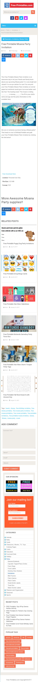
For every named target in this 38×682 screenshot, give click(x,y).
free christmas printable (13, 641)
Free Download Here (9, 174)
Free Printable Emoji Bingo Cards (15, 274)
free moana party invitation (21, 411)
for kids (29, 637)
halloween (28, 659)
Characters (8, 39)
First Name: (12, 503)
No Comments (26, 50)
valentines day (10, 666)
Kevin (4, 50)
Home (2, 30)
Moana (21, 39)
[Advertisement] (19, 68)
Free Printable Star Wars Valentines (16, 304)
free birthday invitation (23, 408)
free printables (10, 655)
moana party (11, 418)
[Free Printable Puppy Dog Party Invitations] (19, 233)
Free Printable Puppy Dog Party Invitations (18, 243)
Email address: (13, 510)
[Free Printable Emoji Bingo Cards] (19, 263)
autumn (8, 637)
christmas (16, 637)
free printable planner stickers (14, 652)
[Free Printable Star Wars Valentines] (19, 293)
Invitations (15, 30)
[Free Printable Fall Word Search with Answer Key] (19, 384)
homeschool (9, 662)
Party (8, 30)
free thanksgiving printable (13, 659)
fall (23, 637)
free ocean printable (20, 413)
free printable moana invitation (19, 416)
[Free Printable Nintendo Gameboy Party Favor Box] (19, 323)
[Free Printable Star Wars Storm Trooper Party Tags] (19, 354)
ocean (18, 418)
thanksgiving (20, 662)
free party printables (12, 648)
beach (8, 408)
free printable (25, 648)
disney (13, 408)
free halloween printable (13, 644)
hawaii (32, 416)
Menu (4, 26)
